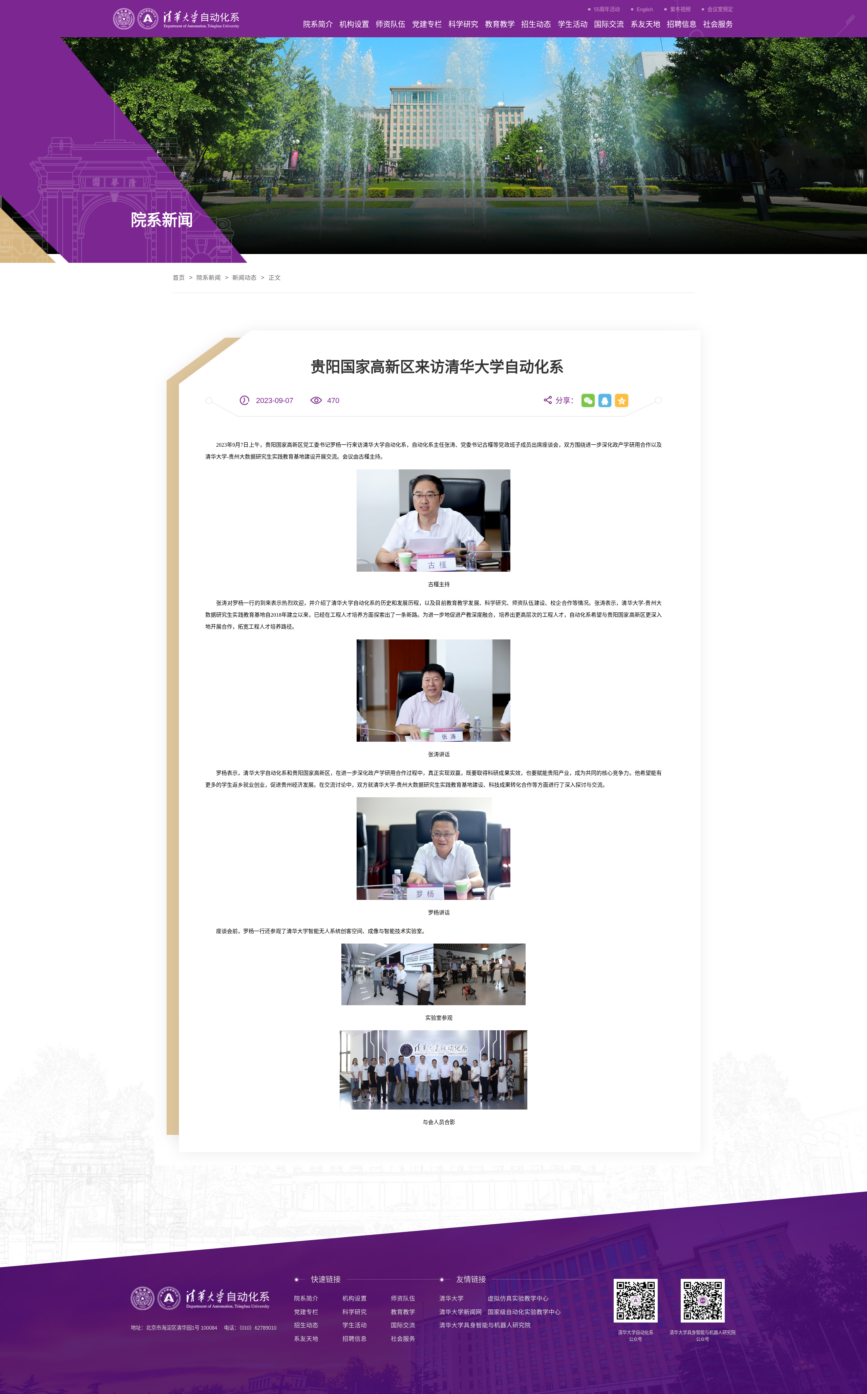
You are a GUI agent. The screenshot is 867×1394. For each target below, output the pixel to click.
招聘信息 (354, 1338)
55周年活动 (607, 9)
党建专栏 (306, 1312)
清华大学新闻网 (460, 1312)
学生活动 (354, 1325)
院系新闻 (208, 277)
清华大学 (451, 1298)
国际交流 (403, 1325)
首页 (179, 277)
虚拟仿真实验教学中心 (518, 1298)
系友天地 (306, 1338)
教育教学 (403, 1312)
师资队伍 (403, 1298)
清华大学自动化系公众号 (635, 1336)
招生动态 (306, 1325)
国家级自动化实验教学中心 (524, 1312)
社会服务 (403, 1338)
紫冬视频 (680, 9)
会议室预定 (720, 9)
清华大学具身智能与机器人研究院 (485, 1325)
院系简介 (306, 1298)
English (645, 9)
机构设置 (354, 1298)
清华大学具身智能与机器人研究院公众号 (703, 1336)
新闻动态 (244, 277)
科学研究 (354, 1312)
